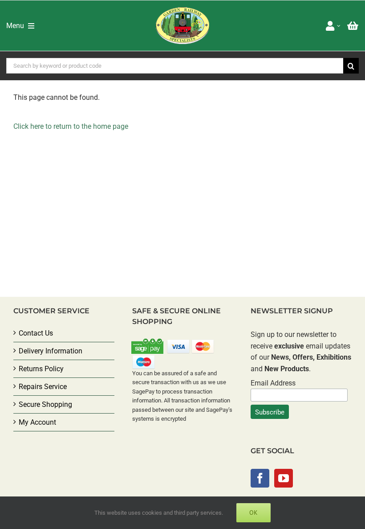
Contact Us (36, 333)
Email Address (273, 383)
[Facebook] (260, 478)
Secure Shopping (45, 404)
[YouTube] (283, 478)
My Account (37, 422)
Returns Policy (41, 369)
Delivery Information (50, 351)
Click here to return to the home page (70, 126)
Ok (253, 512)
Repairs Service (43, 386)
